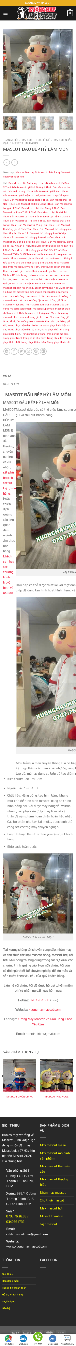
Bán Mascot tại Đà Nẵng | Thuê (21, 195)
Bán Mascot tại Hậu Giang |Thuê (35, 203)
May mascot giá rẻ (53, 1145)
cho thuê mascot (59, 262)
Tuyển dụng (8, 1301)
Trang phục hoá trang (33, 333)
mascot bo (58, 283)
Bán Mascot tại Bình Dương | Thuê (31, 187)
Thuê (12, 321)
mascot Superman (43, 308)
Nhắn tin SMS (67, 1344)
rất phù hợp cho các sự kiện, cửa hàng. (9, 482)
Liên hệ (6, 1308)
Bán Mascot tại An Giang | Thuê (27, 182)
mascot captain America (17, 287)
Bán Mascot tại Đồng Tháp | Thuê (29, 199)
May (53, 312)
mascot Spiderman (21, 308)
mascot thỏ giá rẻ (39, 312)
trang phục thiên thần (33, 342)
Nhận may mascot (53, 1193)
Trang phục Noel (12, 337)
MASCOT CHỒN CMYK (19, 1096)
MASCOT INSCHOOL (57, 1096)
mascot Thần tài (18, 312)
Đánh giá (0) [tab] (11, 384)
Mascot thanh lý (51, 1216)
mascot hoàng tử (61, 296)
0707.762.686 (39, 1000)
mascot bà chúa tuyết (42, 279)
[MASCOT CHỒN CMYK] (19, 1075)
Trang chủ (10, 139)
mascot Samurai (39, 304)
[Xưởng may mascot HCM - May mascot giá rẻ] (37, 13)
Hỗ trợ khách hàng (12, 1294)
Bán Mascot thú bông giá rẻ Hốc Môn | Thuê (35, 237)
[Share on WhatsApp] (6, 351)
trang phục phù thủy (34, 337)
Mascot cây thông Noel (45, 287)
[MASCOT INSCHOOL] (56, 1075)
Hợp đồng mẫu (10, 1280)
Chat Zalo (23, 1344)
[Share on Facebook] (14, 351)
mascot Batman (41, 283)
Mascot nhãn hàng (49, 172)
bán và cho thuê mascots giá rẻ (26, 262)
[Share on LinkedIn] (43, 351)
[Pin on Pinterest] (36, 351)
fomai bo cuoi (49, 275)
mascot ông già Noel (54, 300)
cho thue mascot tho (53, 266)
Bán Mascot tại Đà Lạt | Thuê (51, 191)
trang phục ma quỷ (57, 333)
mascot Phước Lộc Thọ (16, 304)
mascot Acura (21, 279)
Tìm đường (9, 1344)
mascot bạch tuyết (20, 283)
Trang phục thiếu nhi (58, 342)
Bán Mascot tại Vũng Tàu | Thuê (36, 224)
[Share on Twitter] (21, 351)
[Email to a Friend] (28, 351)
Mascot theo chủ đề (36, 139)
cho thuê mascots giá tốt (42, 270)
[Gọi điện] (38, 1337)
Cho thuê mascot (52, 1200)
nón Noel (50, 317)
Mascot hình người (25, 143)
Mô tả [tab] (7, 375)
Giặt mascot (48, 1224)
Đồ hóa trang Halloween (26, 275)
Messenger (53, 1344)
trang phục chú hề (51, 329)
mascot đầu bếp (40, 296)
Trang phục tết (55, 337)
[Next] (66, 70)
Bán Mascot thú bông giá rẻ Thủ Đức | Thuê (36, 250)
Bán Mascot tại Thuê (22, 216)
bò (46, 262)
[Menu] (5, 13)
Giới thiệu (7, 1274)
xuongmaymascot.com (45, 1009)
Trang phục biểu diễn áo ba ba (25, 325)
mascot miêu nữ (12, 300)
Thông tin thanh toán (14, 1287)
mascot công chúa (19, 296)
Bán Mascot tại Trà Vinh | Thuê (27, 220)
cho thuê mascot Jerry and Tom (21, 266)
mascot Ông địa (32, 300)
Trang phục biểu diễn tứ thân (24, 329)
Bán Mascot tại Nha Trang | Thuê (40, 208)
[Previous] (9, 70)
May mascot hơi (51, 1208)
